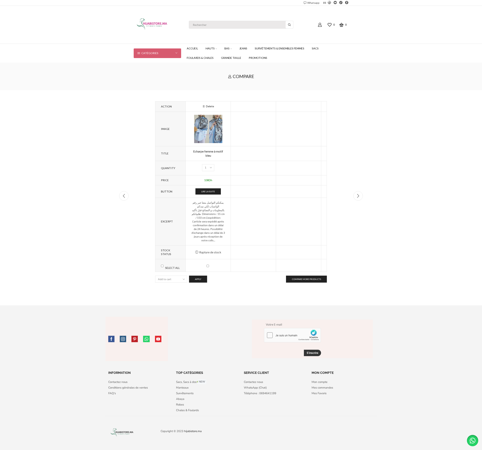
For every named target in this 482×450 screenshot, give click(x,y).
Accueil (192, 48)
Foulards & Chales (200, 57)
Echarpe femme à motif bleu (208, 153)
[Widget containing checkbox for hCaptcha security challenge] (292, 335)
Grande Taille (231, 57)
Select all (172, 267)
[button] (472, 440)
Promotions (258, 57)
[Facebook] (346, 3)
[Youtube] (335, 3)
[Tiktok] (340, 3)
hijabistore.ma (193, 431)
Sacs (315, 48)
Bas (227, 48)
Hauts (210, 48)
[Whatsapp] (146, 339)
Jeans (243, 48)
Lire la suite (208, 191)
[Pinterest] (134, 339)
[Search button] (289, 24)
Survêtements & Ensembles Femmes (279, 48)
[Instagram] (329, 3)
